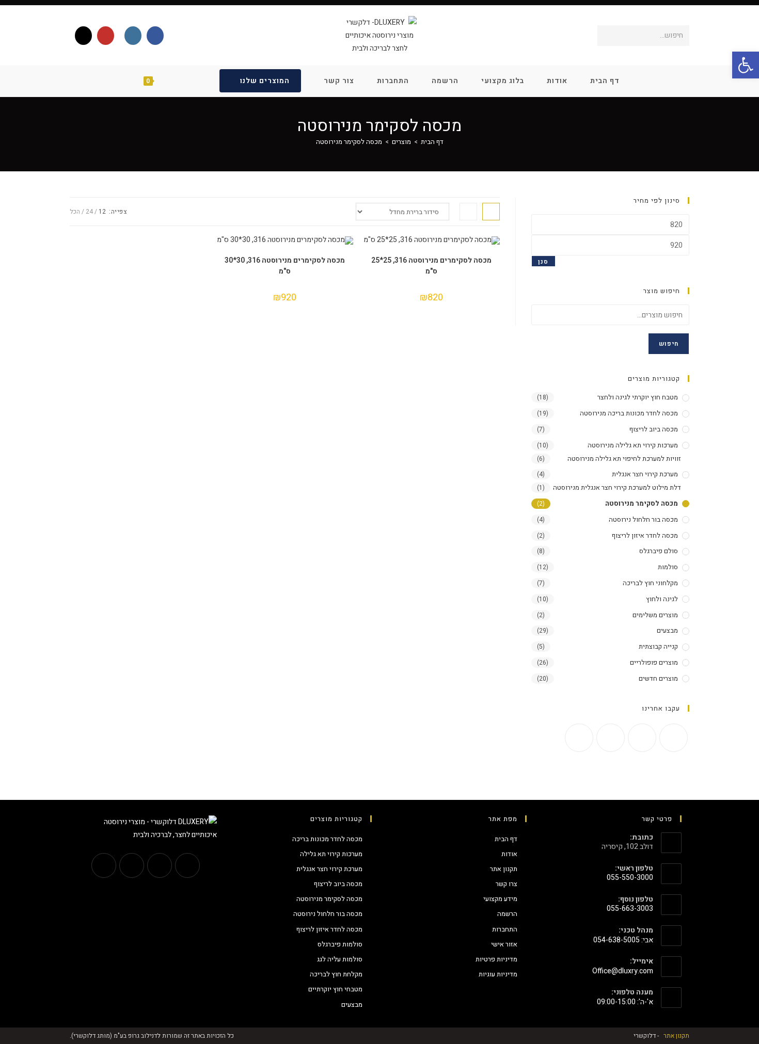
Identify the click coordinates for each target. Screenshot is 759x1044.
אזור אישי (504, 944)
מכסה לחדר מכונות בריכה (327, 839)
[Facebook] (673, 738)
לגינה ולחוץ (662, 599)
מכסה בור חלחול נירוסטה (643, 519)
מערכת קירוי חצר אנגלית (645, 474)
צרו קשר (506, 884)
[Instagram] (642, 738)
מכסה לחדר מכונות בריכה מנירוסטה (629, 413)
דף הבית (506, 839)
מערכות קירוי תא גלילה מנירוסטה (633, 445)
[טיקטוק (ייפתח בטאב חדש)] (83, 35)
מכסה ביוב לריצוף (653, 429)
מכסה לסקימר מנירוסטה (349, 142)
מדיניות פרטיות (496, 959)
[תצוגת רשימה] (468, 211)
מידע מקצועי (500, 899)
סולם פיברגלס (658, 551)
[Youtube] (610, 738)
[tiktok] (579, 738)
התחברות (504, 929)
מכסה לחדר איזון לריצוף (645, 535)
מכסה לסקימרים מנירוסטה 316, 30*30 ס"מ (285, 266)
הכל (75, 211)
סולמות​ (668, 567)
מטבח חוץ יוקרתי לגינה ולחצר (637, 397)
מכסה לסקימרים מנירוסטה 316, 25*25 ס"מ (431, 266)
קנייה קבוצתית (658, 646)
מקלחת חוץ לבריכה (336, 974)
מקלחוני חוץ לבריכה (650, 583)
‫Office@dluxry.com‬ (622, 971)
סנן (543, 261)
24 (89, 211)
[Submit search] (607, 35)
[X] (187, 865)
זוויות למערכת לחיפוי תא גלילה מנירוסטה (624, 458)
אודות (509, 854)
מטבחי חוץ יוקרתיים (335, 989)
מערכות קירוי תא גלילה (331, 854)
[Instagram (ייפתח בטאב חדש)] (132, 35)
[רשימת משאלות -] (192, 81)
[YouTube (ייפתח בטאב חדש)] (105, 35)
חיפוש (668, 343)
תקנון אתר (503, 869)
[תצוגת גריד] (491, 211)
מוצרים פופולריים (654, 662)
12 (102, 211)
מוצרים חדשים (658, 678)
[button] (745, 65)
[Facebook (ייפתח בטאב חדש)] (155, 35)
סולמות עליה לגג (339, 959)
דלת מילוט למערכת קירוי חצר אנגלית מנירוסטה (617, 487)
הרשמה (507, 914)
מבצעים (667, 630)
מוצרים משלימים (655, 615)
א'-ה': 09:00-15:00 (625, 1002)
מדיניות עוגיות (498, 974)
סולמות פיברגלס (340, 944)
